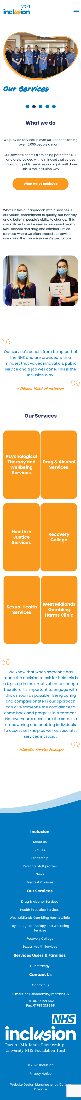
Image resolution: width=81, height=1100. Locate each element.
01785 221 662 (43, 1001)
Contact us (40, 985)
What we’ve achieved (41, 183)
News (40, 874)
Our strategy (39, 966)
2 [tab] (34, 106)
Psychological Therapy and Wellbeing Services (39, 928)
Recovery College (39, 938)
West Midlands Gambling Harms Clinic (40, 917)
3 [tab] (40, 106)
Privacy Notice (40, 1073)
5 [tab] (54, 106)
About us (40, 842)
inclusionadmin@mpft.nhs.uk (46, 994)
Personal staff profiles (40, 866)
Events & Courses (39, 882)
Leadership (39, 858)
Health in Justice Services (39, 909)
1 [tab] (27, 106)
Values (39, 850)
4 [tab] (47, 106)
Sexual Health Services (39, 946)
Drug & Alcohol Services (39, 901)
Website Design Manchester (32, 1084)
